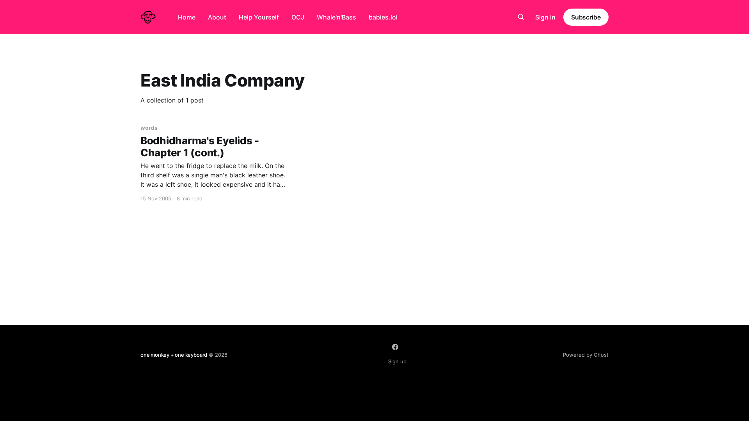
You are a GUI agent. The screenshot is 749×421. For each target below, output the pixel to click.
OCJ (297, 17)
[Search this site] (521, 17)
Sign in (545, 17)
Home (186, 17)
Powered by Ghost (586, 355)
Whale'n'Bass (336, 17)
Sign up (397, 361)
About (217, 17)
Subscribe (586, 17)
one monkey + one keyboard (173, 355)
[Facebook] (395, 347)
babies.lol (383, 17)
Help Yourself (259, 17)
